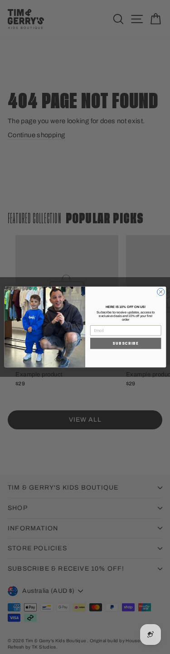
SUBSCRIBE (125, 343)
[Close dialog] (160, 291)
